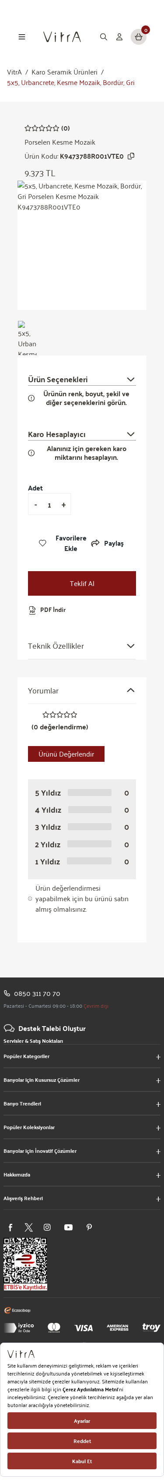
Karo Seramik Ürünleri (64, 72)
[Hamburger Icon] (21, 36)
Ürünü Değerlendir (66, 753)
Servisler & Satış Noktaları (33, 1040)
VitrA (14, 72)
